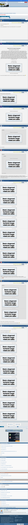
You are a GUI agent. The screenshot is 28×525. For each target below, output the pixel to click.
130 (24, 17)
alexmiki (3, 150)
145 (16, 18)
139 (8, 18)
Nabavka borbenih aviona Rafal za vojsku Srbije (6, 475)
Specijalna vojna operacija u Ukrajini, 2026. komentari (6, 481)
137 (22, 427)
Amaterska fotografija (3, 458)
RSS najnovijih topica (3, 501)
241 (22, 18)
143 (11, 428)
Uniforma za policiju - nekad (4, 490)
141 (11, 18)
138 (7, 18)
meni (7, 0)
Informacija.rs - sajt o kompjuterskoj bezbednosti (6, 465)
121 (12, 17)
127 (20, 17)
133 (0, 18)
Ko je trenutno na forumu (3, 508)
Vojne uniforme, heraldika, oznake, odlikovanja (7, 507)
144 (15, 18)
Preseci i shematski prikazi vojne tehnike (5, 444)
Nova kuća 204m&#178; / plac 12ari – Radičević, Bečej (7, 467)
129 (11, 427)
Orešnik (2, 477)
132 (15, 427)
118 (8, 17)
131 (25, 17)
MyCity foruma (8, 522)
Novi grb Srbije (14, 507)
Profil (1, 40)
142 (12, 18)
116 (5, 17)
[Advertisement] (14, 10)
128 (21, 17)
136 (4, 18)
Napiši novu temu (3, 16)
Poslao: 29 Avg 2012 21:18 (7, 150)
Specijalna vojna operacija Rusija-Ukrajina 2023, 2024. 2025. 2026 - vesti (9, 451)
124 (16, 17)
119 (9, 17)
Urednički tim (17, 515)
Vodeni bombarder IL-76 (3, 449)
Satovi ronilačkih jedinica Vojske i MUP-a (5, 497)
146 (15, 428)
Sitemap (14, 515)
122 (13, 17)
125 (17, 17)
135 (3, 18)
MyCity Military (1, 507)
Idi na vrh (27, 428)
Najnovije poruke (11, 515)
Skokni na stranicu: (23, 19)
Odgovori (8, 16)
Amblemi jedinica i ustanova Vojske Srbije (5, 492)
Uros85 (3, 281)
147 (19, 18)
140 (26, 427)
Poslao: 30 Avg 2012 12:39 (7, 281)
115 (4, 17)
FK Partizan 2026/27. (3, 460)
